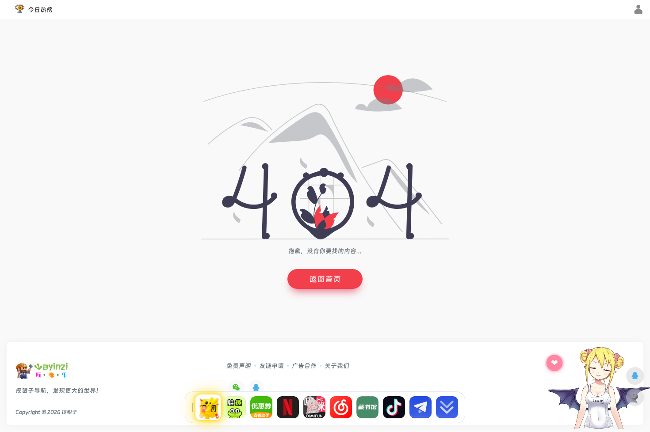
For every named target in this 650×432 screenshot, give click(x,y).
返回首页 (325, 279)
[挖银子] (41, 373)
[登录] (638, 10)
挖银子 (69, 412)
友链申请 (271, 365)
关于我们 (337, 365)
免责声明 (238, 365)
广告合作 (304, 365)
